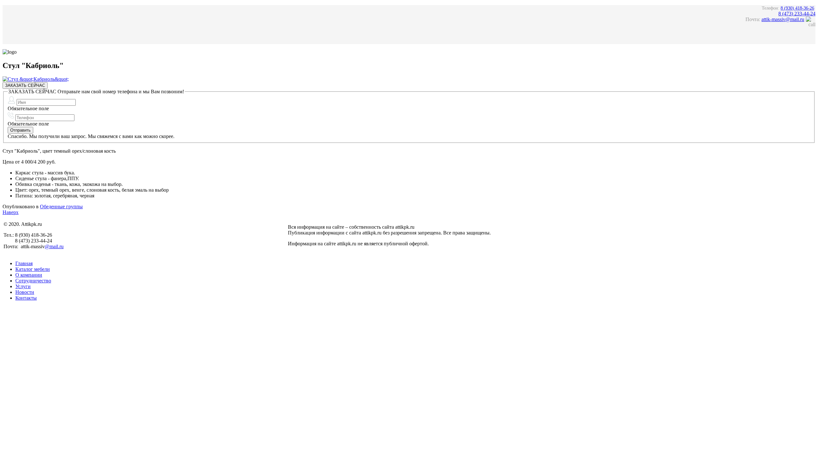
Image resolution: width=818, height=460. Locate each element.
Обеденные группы (61, 206)
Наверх (11, 212)
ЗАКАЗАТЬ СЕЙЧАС (25, 85)
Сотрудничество (33, 280)
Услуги (23, 286)
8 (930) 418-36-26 (797, 8)
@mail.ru (54, 246)
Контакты (26, 298)
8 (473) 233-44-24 (796, 13)
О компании (28, 275)
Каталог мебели (32, 269)
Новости (24, 292)
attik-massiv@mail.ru (782, 19)
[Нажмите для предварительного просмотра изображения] (36, 79)
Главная (24, 263)
